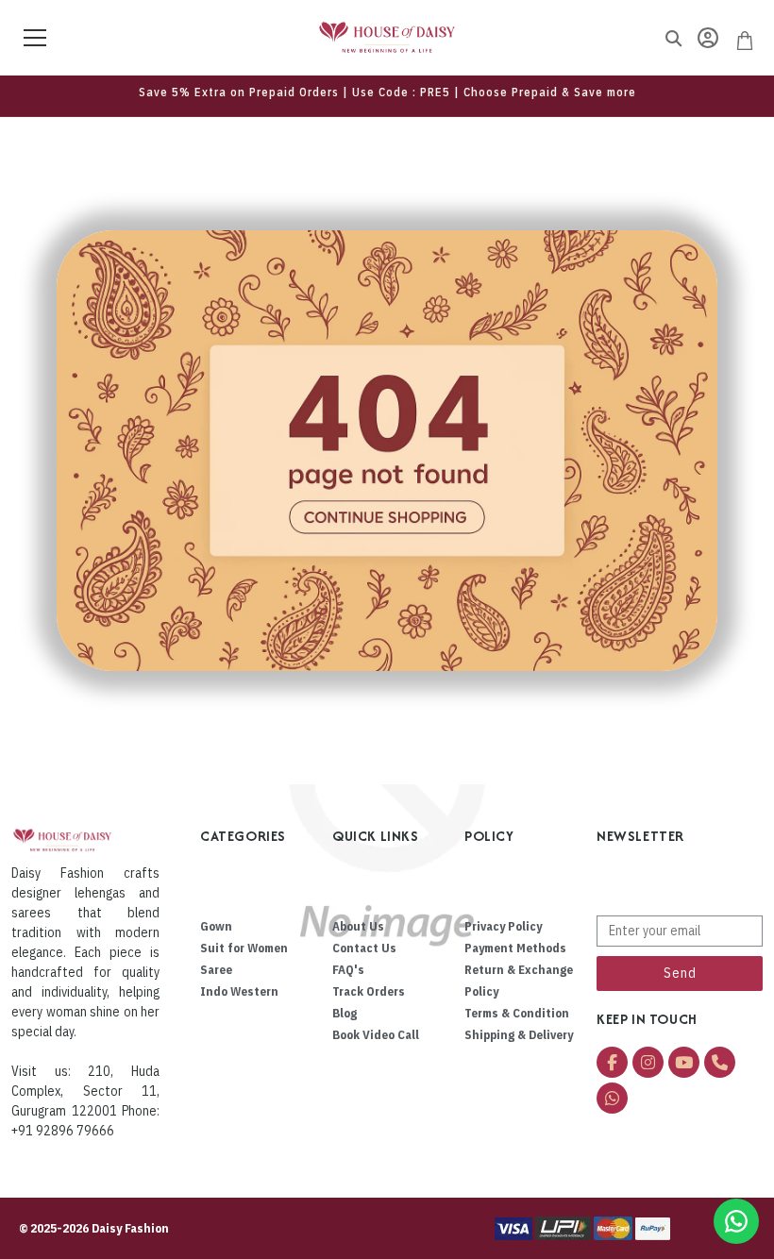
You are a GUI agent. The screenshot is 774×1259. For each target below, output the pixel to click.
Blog (344, 1013)
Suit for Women (244, 948)
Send (680, 973)
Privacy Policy (503, 926)
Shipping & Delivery (518, 1035)
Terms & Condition (516, 1013)
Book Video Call (375, 1035)
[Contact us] (736, 1221)
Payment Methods (515, 948)
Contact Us (364, 948)
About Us (358, 926)
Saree (216, 970)
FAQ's (348, 970)
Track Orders (368, 991)
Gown (216, 926)
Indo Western (239, 991)
